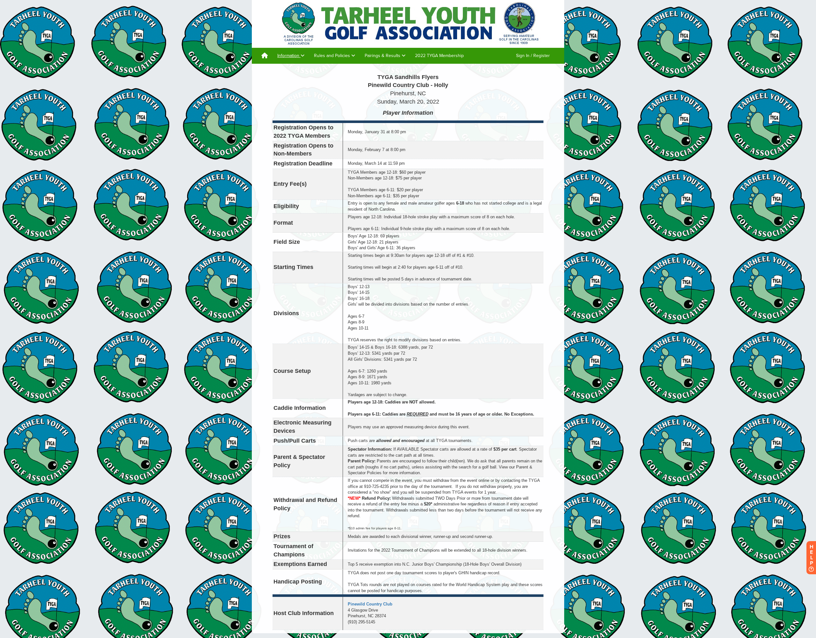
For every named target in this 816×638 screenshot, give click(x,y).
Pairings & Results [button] (383, 55)
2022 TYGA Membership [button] (439, 55)
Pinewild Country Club (370, 604)
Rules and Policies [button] (332, 55)
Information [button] (289, 55)
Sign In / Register (533, 55)
